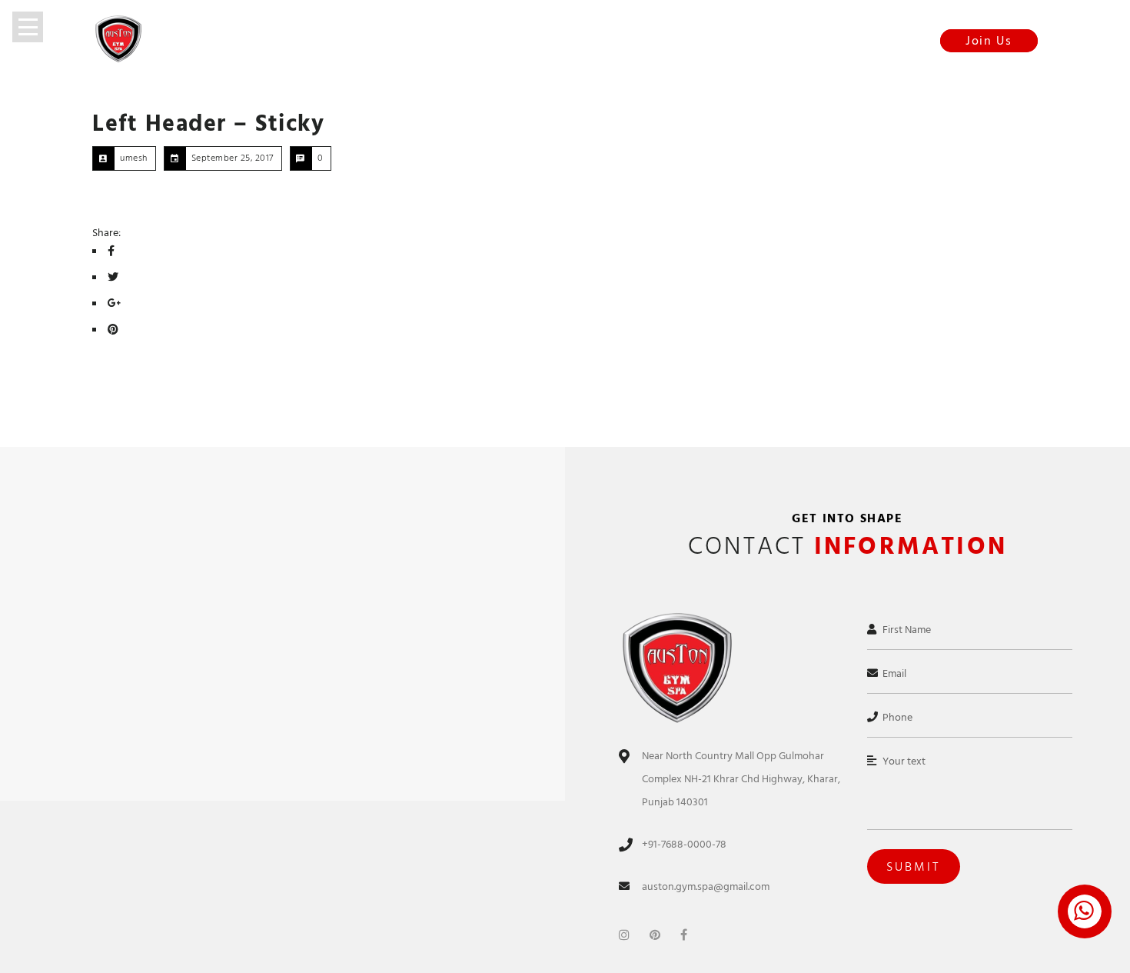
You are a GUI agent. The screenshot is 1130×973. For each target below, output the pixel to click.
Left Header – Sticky (208, 123)
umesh (134, 158)
